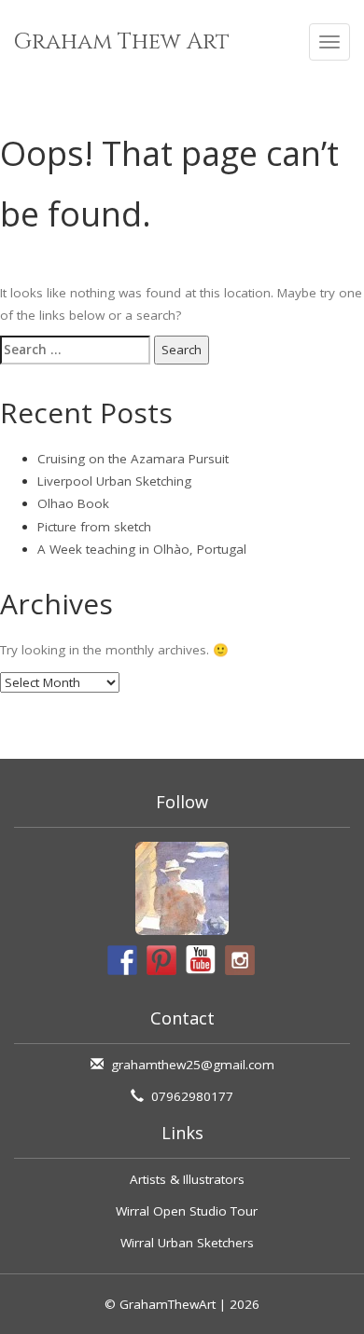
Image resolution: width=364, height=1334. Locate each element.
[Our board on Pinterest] (161, 960)
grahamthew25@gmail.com (192, 1064)
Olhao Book (73, 503)
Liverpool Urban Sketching (114, 481)
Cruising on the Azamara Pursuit (133, 458)
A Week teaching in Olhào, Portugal (141, 549)
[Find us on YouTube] (201, 960)
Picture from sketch (94, 526)
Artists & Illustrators (187, 1179)
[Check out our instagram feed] (240, 960)
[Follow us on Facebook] (122, 960)
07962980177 (192, 1096)
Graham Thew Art (122, 42)
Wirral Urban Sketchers (187, 1242)
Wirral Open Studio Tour (187, 1211)
